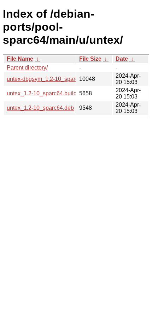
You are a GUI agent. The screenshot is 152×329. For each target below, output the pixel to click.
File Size (90, 59)
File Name (20, 59)
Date (122, 59)
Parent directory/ (27, 68)
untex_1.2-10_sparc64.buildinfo (46, 93)
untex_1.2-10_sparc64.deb (40, 108)
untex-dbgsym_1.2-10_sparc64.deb (51, 79)
